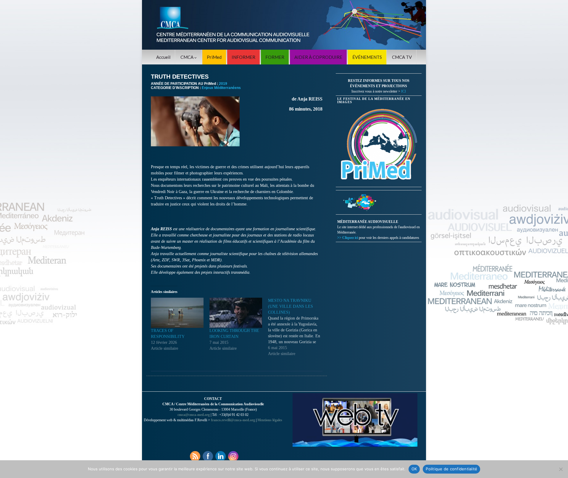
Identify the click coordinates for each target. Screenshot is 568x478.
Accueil (163, 57)
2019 (223, 84)
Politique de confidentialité (451, 468)
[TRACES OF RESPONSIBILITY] (177, 313)
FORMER (274, 57)
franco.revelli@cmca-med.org (233, 420)
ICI (403, 91)
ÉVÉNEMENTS (367, 57)
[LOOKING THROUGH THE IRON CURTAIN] (235, 313)
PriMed (214, 57)
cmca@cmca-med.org (194, 415)
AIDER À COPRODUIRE (318, 57)
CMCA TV (402, 57)
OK (414, 468)
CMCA (187, 57)
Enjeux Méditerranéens (221, 88)
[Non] (561, 469)
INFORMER (243, 57)
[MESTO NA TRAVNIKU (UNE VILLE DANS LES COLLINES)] (297, 327)
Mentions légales (269, 420)
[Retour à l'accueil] (284, 25)
